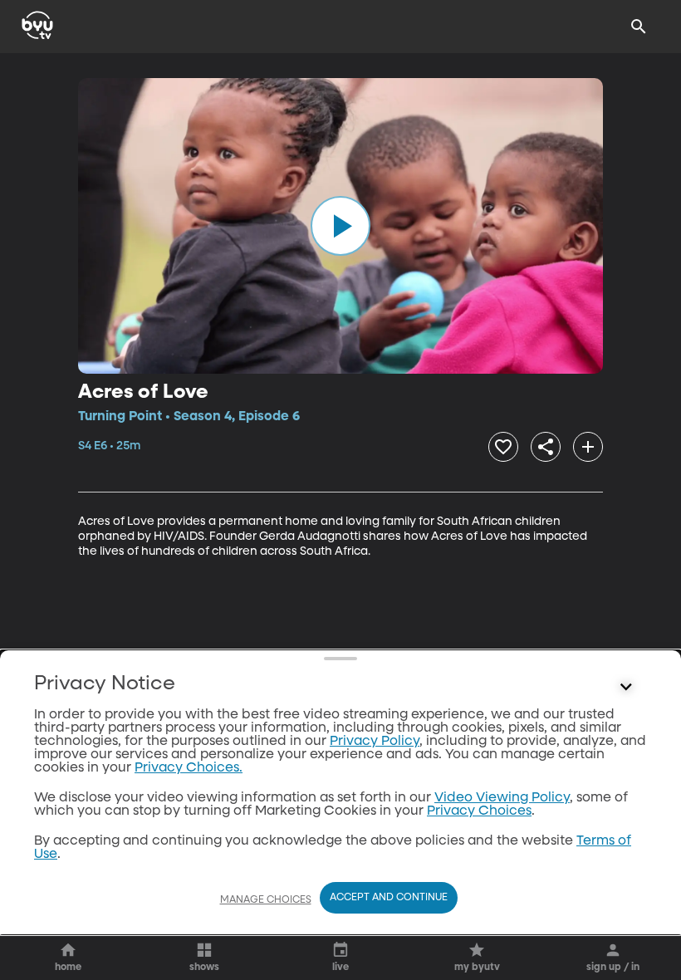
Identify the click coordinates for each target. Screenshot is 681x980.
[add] (588, 447)
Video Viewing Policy (502, 798)
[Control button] (626, 687)
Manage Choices (265, 900)
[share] (546, 447)
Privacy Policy (374, 741)
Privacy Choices (479, 811)
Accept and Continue (389, 898)
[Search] (639, 27)
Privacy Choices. (189, 768)
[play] (340, 226)
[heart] (503, 447)
